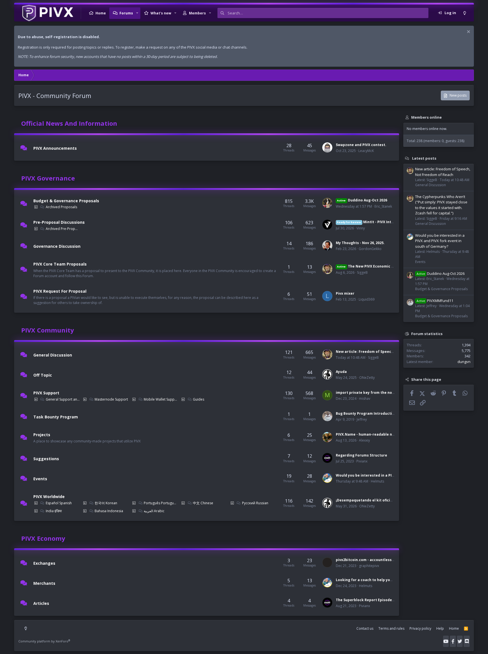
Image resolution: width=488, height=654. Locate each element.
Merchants (44, 583)
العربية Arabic (154, 511)
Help (440, 628)
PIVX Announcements (55, 148)
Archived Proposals (61, 207)
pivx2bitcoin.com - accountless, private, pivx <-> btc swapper (391, 559)
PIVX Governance (48, 178)
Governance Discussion (56, 246)
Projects (41, 434)
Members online (426, 117)
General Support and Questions (63, 399)
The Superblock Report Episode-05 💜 (369, 599)
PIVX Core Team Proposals (60, 264)
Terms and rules (391, 628)
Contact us (364, 628)
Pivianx (361, 461)
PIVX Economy (43, 538)
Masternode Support (111, 399)
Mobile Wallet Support (161, 399)
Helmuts (377, 481)
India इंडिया (54, 511)
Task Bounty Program (55, 416)
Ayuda (341, 371)
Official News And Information (69, 123)
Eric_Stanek (383, 206)
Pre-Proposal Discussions (59, 222)
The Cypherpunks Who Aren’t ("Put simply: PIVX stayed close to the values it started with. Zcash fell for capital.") (441, 205)
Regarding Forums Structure (361, 455)
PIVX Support (46, 393)
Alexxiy (364, 440)
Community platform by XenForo (44, 641)
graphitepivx (369, 565)
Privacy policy (420, 628)
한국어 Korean (106, 503)
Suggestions (46, 458)
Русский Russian (255, 503)
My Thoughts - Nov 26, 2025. (360, 242)
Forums (126, 13)
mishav (364, 398)
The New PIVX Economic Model (369, 266)
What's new (161, 13)
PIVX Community (47, 330)
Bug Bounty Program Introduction (366, 413)
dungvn (463, 361)
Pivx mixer (345, 293)
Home (100, 13)
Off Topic (42, 375)
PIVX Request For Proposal (59, 291)
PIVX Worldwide (49, 496)
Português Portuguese (161, 503)
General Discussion (52, 355)
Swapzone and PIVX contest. (361, 144)
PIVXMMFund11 (435, 300)
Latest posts (424, 158)
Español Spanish (59, 503)
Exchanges (44, 563)
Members (197, 13)
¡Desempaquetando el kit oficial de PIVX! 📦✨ (377, 500)
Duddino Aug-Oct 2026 (362, 200)
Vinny (360, 228)
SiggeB (362, 272)
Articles (41, 603)
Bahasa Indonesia (109, 511)
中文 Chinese (203, 503)
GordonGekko (370, 248)
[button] (137, 13)
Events (40, 478)
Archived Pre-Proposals (63, 228)
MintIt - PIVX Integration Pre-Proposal (384, 222)
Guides (198, 399)
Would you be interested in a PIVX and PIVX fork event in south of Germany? (440, 241)
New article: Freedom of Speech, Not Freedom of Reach (385, 351)
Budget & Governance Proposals (66, 200)
